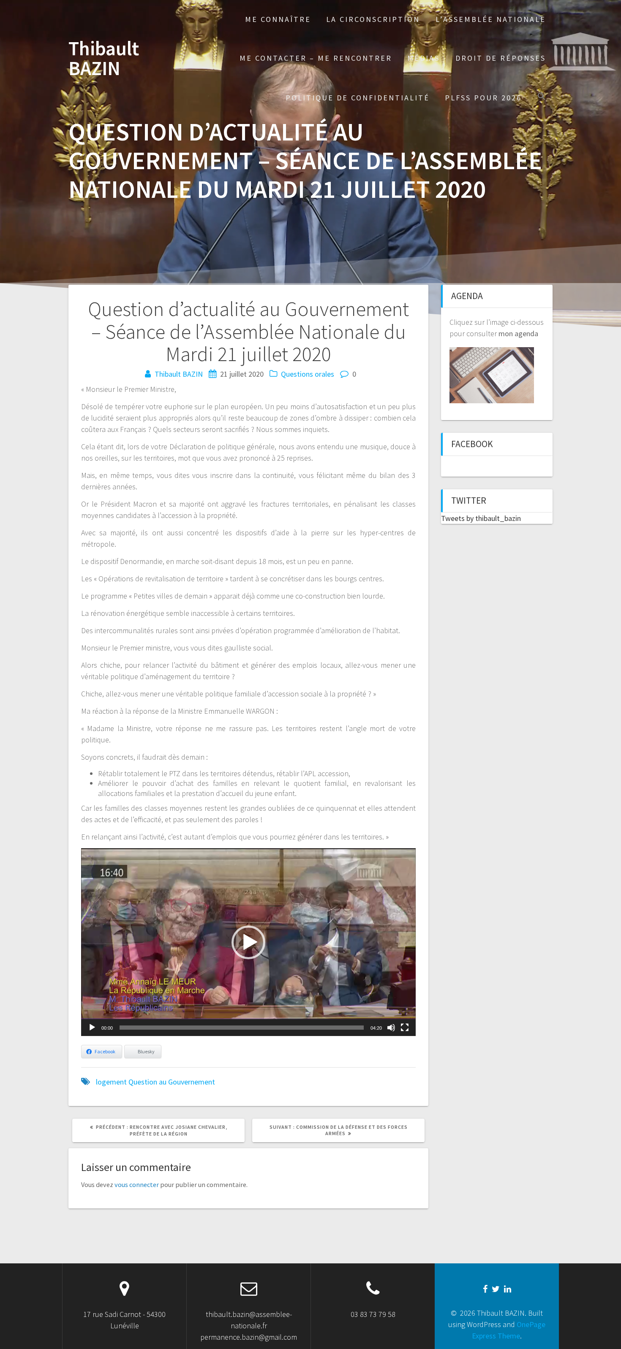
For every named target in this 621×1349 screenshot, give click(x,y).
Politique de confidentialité (358, 98)
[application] (248, 942)
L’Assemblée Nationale (491, 19)
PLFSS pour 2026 (483, 98)
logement (111, 1082)
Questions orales (307, 374)
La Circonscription (373, 19)
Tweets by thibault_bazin (481, 518)
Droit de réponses (500, 58)
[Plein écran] (404, 1027)
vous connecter (136, 1184)
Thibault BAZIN (103, 58)
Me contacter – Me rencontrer (316, 58)
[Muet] (391, 1027)
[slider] (242, 1027)
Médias (423, 58)
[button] (541, 97)
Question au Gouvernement (171, 1082)
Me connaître (278, 19)
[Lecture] (92, 1027)
